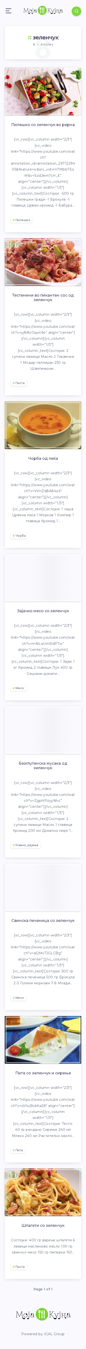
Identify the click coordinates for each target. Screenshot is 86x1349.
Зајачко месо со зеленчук (43, 611)
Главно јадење (27, 845)
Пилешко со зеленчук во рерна (43, 124)
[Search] (76, 11)
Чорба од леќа (43, 458)
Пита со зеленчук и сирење (43, 1073)
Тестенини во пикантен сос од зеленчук (43, 297)
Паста (20, 383)
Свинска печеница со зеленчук (43, 920)
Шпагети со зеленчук (43, 1225)
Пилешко (23, 220)
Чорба (21, 535)
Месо (20, 688)
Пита (19, 1150)
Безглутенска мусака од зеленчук (43, 765)
